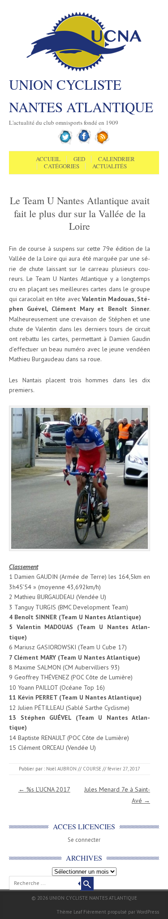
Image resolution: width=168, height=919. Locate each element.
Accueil (48, 159)
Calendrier (116, 159)
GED (79, 159)
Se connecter (84, 840)
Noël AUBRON (61, 769)
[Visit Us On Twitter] (65, 143)
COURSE (92, 769)
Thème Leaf (69, 912)
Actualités (109, 166)
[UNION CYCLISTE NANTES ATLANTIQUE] (84, 70)
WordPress (148, 912)
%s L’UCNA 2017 (44, 789)
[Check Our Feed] (102, 143)
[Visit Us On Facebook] (84, 143)
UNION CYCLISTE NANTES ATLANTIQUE (81, 95)
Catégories (61, 166)
